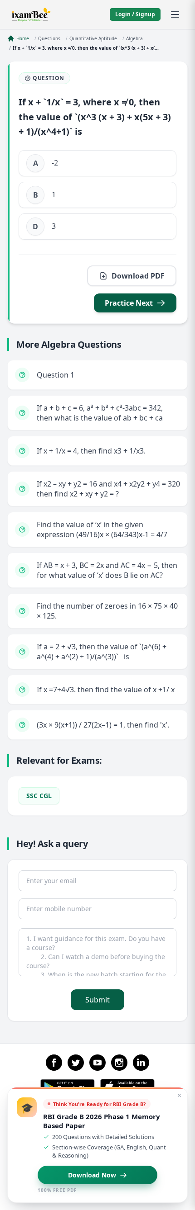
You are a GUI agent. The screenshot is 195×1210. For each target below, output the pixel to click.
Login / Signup (135, 14)
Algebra (134, 38)
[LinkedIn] (141, 1062)
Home (22, 38)
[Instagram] (119, 1062)
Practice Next (129, 303)
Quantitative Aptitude (93, 38)
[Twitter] (76, 1062)
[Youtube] (97, 1062)
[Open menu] (175, 14)
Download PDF (138, 276)
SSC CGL (39, 795)
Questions (49, 38)
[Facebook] (54, 1062)
